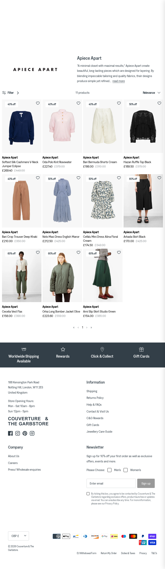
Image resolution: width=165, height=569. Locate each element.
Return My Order (109, 553)
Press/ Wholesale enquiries (24, 469)
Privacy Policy (112, 503)
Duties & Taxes (128, 553)
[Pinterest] (25, 433)
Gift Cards (93, 425)
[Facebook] (10, 433)
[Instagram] (17, 433)
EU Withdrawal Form (86, 553)
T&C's (154, 553)
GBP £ (15, 536)
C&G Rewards (95, 418)
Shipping (92, 391)
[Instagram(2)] (32, 433)
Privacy (143, 553)
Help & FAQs (94, 404)
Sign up (146, 483)
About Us (13, 456)
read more (118, 80)
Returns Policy (95, 397)
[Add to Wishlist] (37, 103)
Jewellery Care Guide (99, 431)
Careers (13, 463)
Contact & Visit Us (98, 411)
